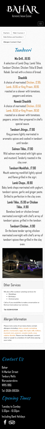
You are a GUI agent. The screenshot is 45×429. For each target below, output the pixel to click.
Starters (6, 33)
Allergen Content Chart (12, 42)
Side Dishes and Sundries (13, 37)
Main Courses (18, 33)
